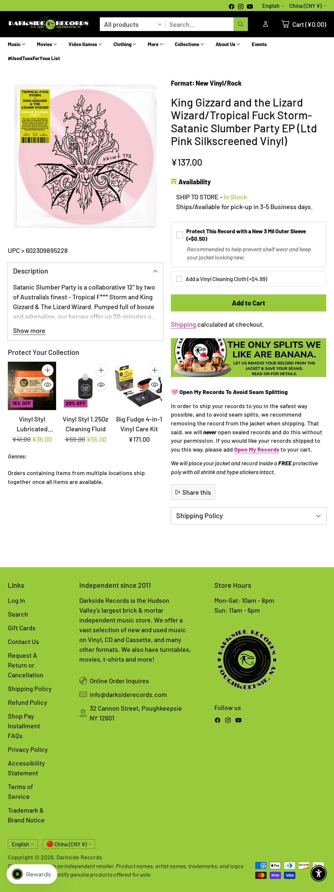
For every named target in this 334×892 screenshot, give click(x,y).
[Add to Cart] (47, 370)
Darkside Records (79, 857)
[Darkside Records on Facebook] (231, 7)
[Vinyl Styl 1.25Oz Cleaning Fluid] (85, 386)
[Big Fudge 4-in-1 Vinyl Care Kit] (139, 386)
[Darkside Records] (48, 24)
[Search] (241, 24)
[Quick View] (47, 384)
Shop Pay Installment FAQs (24, 725)
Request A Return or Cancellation (25, 665)
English (271, 6)
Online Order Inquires (119, 681)
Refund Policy (27, 702)
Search (18, 614)
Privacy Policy (28, 749)
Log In (16, 600)
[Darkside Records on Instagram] (240, 7)
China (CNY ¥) (305, 6)
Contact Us (23, 641)
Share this (196, 492)
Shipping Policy (30, 688)
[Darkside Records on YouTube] (250, 7)
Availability (194, 182)
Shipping (183, 324)
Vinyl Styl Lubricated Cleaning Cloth (32, 428)
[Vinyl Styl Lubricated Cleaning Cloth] (32, 386)
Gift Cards (22, 628)
